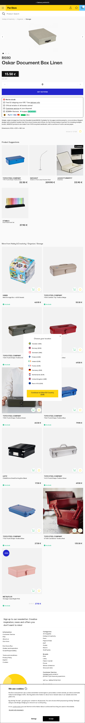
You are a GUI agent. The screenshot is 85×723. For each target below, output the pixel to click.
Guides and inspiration (10, 648)
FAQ (4, 637)
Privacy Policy (7, 657)
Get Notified (42, 92)
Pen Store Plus (8, 646)
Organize (20, 19)
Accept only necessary (16, 710)
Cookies (5, 662)
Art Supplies (47, 634)
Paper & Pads (47, 641)
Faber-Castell (47, 661)
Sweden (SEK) (37, 344)
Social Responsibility (9, 650)
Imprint (5, 660)
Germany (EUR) (37, 370)
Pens (44, 638)
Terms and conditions (10, 655)
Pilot (44, 656)
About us (6, 639)
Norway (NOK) (36, 348)
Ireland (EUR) (36, 361)
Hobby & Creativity (8, 19)
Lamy (44, 658)
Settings (33, 719)
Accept (51, 719)
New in (45, 647)
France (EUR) (36, 366)
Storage (28, 19)
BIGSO (6, 57)
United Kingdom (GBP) (39, 379)
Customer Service (9, 634)
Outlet (45, 645)
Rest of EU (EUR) (37, 383)
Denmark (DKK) (37, 352)
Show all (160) (48, 668)
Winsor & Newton (49, 665)
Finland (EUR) (36, 357)
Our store (6, 641)
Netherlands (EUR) (38, 375)
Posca (45, 663)
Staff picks (46, 650)
